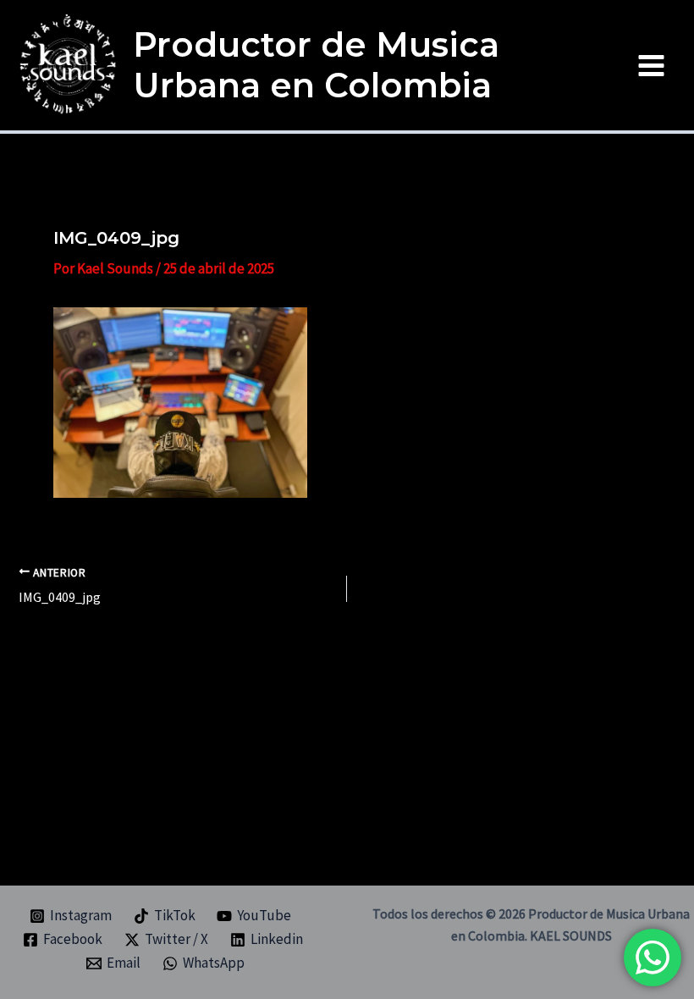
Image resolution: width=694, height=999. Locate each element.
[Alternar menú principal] (652, 65)
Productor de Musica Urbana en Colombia (316, 65)
